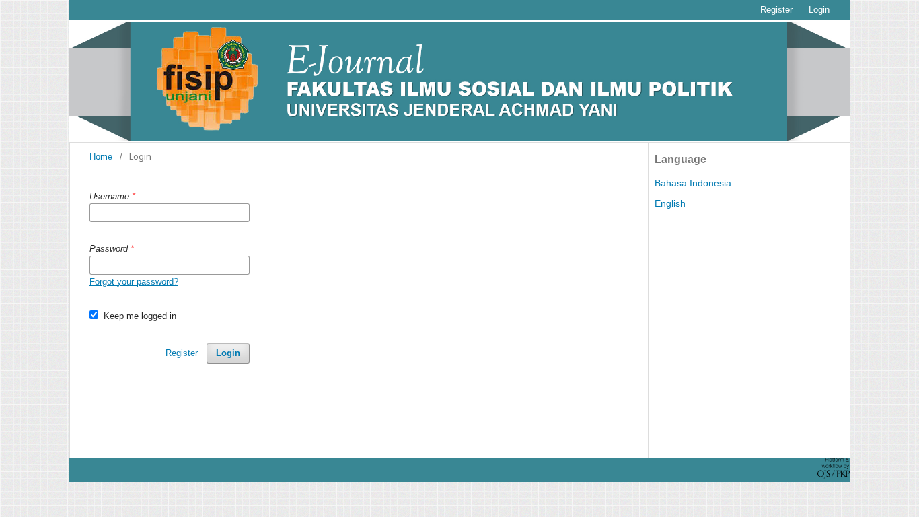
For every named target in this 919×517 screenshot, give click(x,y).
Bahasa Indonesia (693, 183)
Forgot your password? (133, 282)
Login (819, 10)
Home (100, 156)
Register (776, 10)
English (670, 203)
